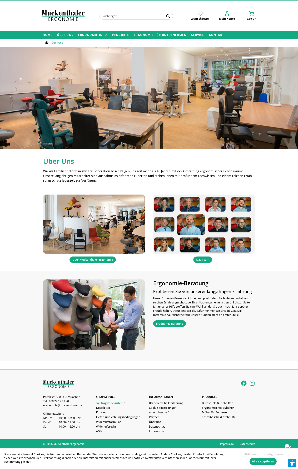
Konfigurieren (273, 454)
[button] (292, 463)
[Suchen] (168, 16)
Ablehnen (251, 454)
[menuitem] (136, 16)
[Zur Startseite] (46, 43)
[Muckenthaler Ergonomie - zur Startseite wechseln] (63, 15)
